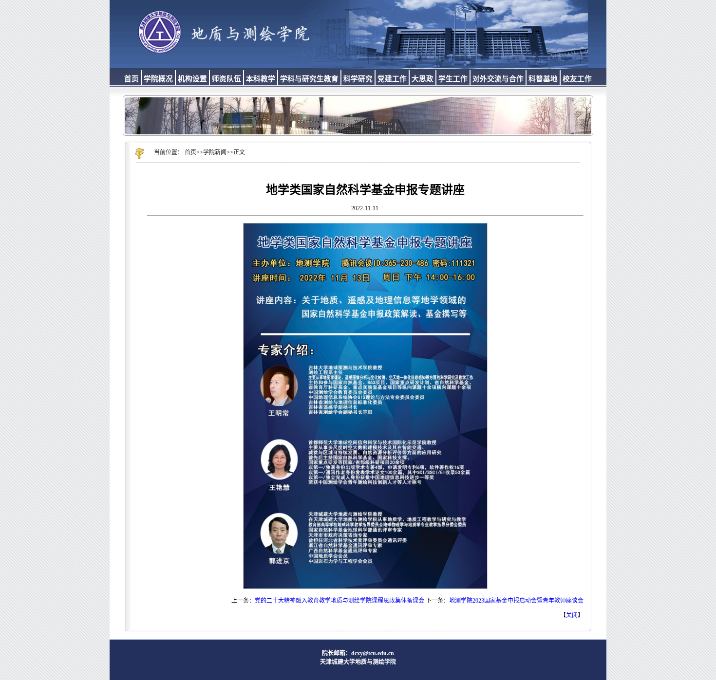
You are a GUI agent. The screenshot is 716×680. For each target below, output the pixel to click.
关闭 (572, 615)
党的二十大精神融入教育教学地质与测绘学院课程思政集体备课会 (339, 600)
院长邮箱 (333, 653)
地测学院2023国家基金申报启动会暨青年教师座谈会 (516, 600)
